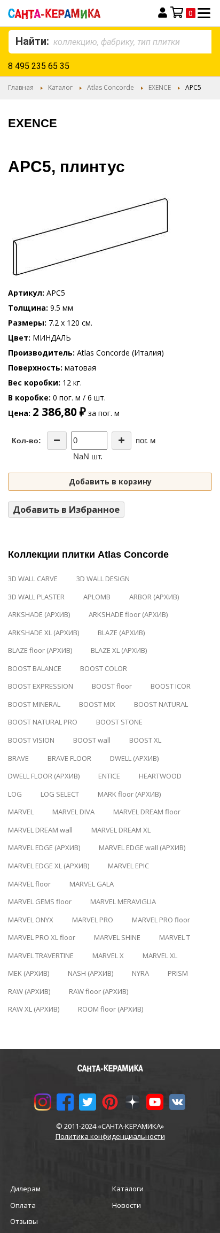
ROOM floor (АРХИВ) (110, 1009)
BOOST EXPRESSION (40, 686)
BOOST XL (145, 740)
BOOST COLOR (103, 668)
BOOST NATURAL (161, 704)
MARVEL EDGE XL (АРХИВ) (48, 865)
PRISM (178, 973)
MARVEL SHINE (117, 937)
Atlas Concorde (110, 87)
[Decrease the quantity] (57, 440)
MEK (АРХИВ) (28, 973)
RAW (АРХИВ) (29, 991)
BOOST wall (92, 740)
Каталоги (128, 1188)
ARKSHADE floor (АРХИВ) (128, 614)
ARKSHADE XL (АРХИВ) (43, 632)
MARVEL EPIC (128, 865)
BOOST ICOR (171, 686)
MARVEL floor (29, 884)
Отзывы (24, 1221)
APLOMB (97, 597)
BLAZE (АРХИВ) (121, 632)
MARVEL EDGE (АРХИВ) (44, 847)
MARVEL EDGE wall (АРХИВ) (142, 847)
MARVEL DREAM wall (40, 830)
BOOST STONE (119, 722)
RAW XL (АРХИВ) (33, 1009)
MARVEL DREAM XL (121, 830)
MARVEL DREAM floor (146, 811)
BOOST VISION (31, 740)
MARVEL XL (160, 955)
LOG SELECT (60, 794)
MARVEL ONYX (30, 919)
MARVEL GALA (91, 884)
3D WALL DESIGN (103, 578)
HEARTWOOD (160, 776)
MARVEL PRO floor (161, 919)
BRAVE (18, 758)
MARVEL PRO (92, 919)
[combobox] (110, 41)
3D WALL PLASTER (36, 597)
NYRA (140, 973)
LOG (15, 794)
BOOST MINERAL (34, 704)
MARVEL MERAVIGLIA (123, 901)
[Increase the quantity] (121, 440)
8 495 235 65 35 (38, 66)
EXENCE (159, 87)
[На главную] (71, 13)
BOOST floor (112, 686)
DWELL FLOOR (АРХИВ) (44, 776)
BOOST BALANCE (34, 668)
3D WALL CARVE (33, 578)
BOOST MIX (97, 704)
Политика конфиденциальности (110, 1136)
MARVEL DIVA (73, 811)
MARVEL (21, 811)
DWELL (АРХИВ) (134, 758)
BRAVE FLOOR (69, 758)
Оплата (23, 1205)
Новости (126, 1205)
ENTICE (109, 776)
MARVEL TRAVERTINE (41, 955)
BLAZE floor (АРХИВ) (40, 650)
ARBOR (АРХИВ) (154, 597)
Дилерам (25, 1188)
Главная (21, 87)
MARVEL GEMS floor (40, 901)
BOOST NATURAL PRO (42, 722)
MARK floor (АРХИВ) (129, 794)
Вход (163, 13)
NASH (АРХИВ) (90, 973)
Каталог (60, 87)
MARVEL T (174, 937)
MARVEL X (108, 955)
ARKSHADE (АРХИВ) (39, 614)
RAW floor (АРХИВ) (98, 991)
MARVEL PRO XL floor (41, 937)
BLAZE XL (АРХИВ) (119, 650)
